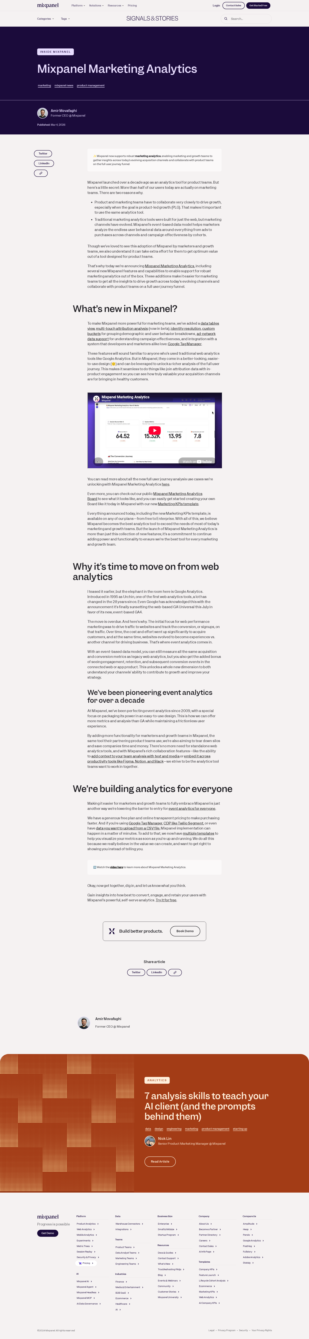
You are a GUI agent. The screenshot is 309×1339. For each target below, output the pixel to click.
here (165, 484)
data (148, 1129)
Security (243, 1330)
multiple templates (198, 833)
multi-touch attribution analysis (122, 328)
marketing (44, 85)
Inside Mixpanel (55, 52)
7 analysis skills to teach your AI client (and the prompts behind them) (206, 1106)
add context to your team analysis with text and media (135, 756)
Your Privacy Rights (262, 1330)
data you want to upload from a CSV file (128, 828)
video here (116, 867)
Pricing (132, 5)
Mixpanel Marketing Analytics (169, 266)
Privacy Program (227, 1330)
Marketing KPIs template (178, 504)
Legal (211, 1330)
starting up (240, 1129)
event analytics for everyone (192, 808)
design (159, 1129)
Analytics (157, 1080)
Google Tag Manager (184, 344)
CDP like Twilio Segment (183, 823)
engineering (174, 1129)
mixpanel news (64, 85)
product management (91, 85)
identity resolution (186, 328)
